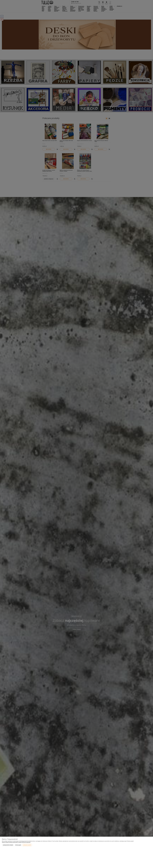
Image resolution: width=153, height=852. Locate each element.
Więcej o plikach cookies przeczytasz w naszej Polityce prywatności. (16, 842)
